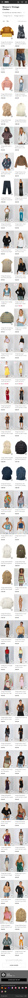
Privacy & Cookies (19, 996)
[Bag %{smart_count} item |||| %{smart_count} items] (26, 2)
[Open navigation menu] (2, 2)
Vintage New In (8, 16)
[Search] (18, 2)
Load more (14, 965)
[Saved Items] (22, 2)
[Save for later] (12, 38)
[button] (2, 988)
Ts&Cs (25, 996)
